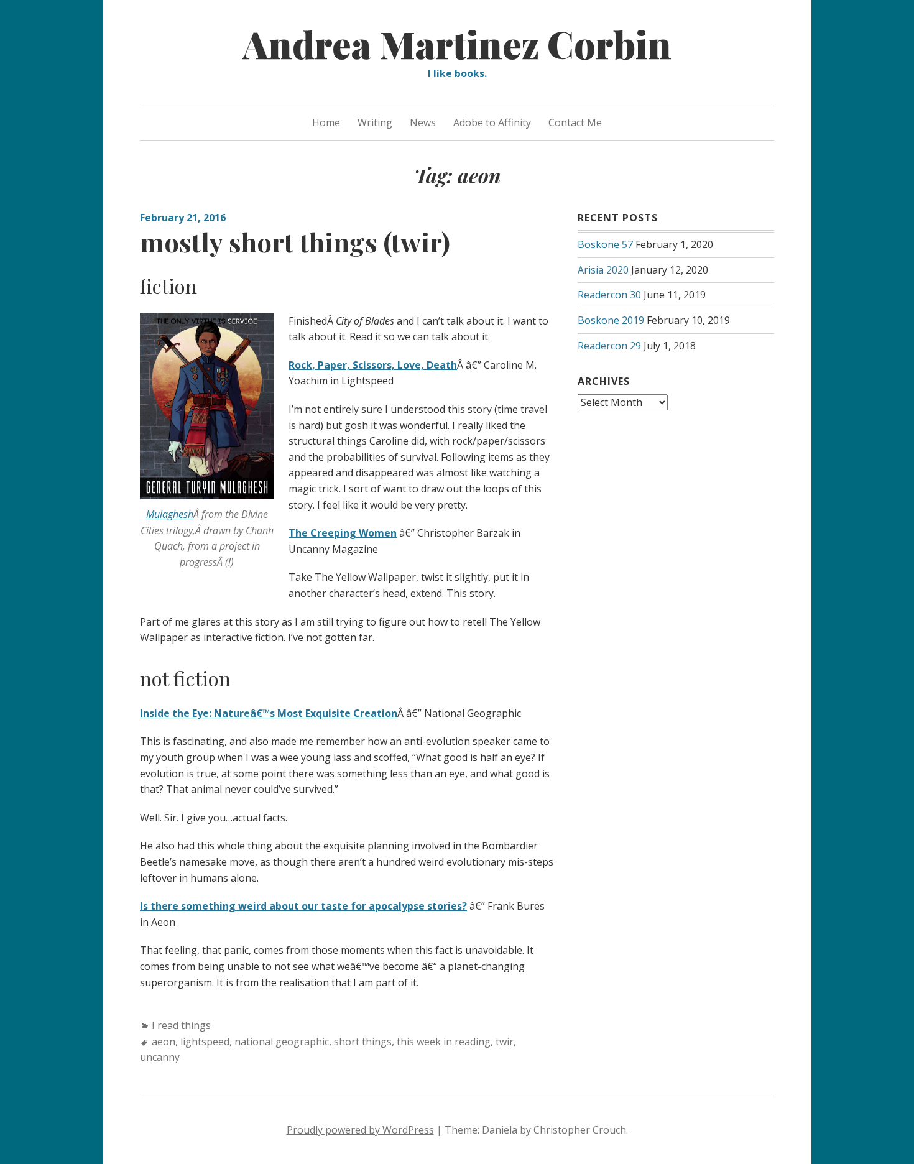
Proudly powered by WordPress (360, 1130)
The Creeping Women (343, 533)
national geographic (281, 1041)
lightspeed (204, 1041)
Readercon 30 (609, 295)
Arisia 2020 (603, 270)
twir (505, 1041)
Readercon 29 (609, 346)
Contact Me (575, 122)
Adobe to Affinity (492, 122)
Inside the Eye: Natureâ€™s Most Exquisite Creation (268, 713)
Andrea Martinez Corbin (457, 43)
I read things (181, 1025)
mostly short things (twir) (295, 241)
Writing (375, 122)
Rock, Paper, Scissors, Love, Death (373, 365)
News (423, 122)
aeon (163, 1041)
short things (363, 1041)
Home (326, 122)
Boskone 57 (605, 244)
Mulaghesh (169, 514)
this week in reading (444, 1041)
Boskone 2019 (611, 320)
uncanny (160, 1057)
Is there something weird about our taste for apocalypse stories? (303, 906)
